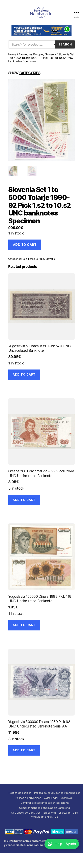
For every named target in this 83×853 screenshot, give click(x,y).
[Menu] (76, 12)
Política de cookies (20, 792)
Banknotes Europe (31, 54)
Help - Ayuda (65, 844)
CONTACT (67, 797)
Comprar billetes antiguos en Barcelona (45, 802)
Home (12, 54)
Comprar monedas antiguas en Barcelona (44, 807)
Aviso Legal (51, 797)
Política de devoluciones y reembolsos (57, 792)
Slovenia (50, 54)
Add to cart (25, 245)
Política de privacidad (28, 797)
